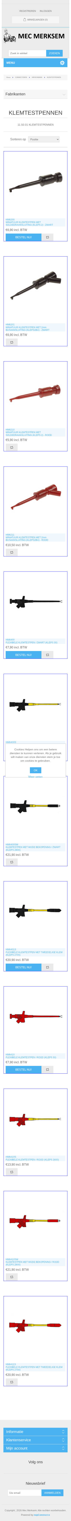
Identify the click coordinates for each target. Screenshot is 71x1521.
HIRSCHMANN (37, 77)
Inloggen (46, 11)
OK (35, 770)
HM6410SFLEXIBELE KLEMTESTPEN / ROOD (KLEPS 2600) (32, 1158)
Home (8, 77)
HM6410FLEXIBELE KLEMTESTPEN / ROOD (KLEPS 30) (31, 1056)
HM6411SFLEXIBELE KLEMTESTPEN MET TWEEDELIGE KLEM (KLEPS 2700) (34, 1367)
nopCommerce (42, 1515)
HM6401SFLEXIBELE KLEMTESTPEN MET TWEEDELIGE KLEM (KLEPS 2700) (34, 952)
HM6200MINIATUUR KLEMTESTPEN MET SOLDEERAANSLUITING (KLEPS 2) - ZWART (29, 222)
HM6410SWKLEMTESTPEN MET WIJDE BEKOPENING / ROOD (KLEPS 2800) (32, 1262)
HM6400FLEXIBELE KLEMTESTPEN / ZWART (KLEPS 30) (31, 641)
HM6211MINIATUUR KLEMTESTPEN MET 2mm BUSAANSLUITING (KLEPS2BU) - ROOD (27, 538)
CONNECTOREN (21, 77)
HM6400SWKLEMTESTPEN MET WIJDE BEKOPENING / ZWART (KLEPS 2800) (33, 847)
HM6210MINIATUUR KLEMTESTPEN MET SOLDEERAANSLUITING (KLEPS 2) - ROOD (29, 432)
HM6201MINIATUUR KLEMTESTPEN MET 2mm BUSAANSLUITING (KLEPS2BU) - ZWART (27, 327)
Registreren (28, 11)
